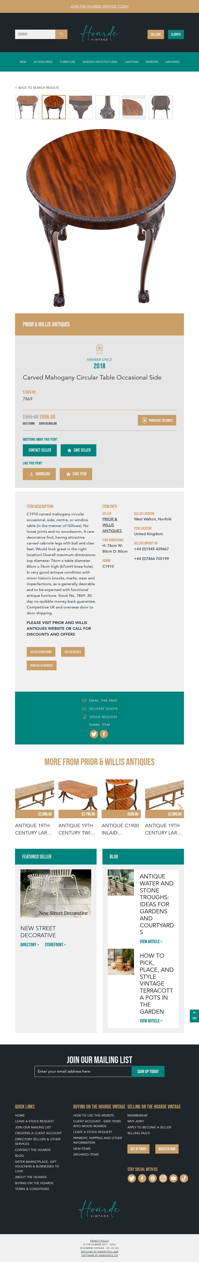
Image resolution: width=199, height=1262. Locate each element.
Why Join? (135, 1121)
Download (43, 473)
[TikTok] (184, 1178)
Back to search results (38, 88)
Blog (19, 1156)
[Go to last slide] (19, 808)
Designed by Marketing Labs (99, 1251)
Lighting (131, 62)
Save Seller (82, 450)
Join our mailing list (33, 1127)
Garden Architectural (100, 62)
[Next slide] (175, 216)
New (23, 62)
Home (20, 1115)
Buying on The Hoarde (34, 1183)
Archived (173, 62)
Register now (166, 1149)
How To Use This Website (93, 1115)
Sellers (156, 34)
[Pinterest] (152, 1178)
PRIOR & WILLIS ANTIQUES (112, 525)
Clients (176, 34)
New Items (82, 1149)
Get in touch (138, 1149)
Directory (28, 944)
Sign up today (148, 1071)
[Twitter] (94, 734)
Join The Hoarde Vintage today (99, 6)
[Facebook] (104, 734)
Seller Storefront (41, 652)
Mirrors (152, 62)
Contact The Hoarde (33, 1150)
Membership (137, 1115)
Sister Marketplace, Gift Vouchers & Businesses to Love (37, 1166)
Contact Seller (40, 450)
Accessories (43, 62)
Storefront (54, 944)
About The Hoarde (31, 1177)
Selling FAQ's (138, 1133)
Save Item (79, 473)
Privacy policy (99, 1240)
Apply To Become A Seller (149, 1127)
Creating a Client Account (38, 1133)
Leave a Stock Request (34, 1121)
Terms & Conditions (32, 1189)
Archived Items (86, 1154)
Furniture (67, 62)
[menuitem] (27, 107)
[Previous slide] (23, 216)
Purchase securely (160, 420)
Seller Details (73, 652)
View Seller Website (41, 665)
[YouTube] (173, 1178)
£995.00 (31, 417)
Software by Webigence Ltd (99, 1255)
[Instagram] (163, 1178)
